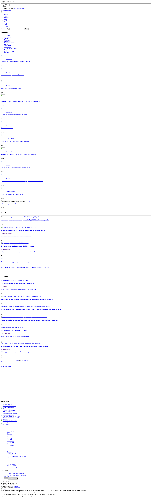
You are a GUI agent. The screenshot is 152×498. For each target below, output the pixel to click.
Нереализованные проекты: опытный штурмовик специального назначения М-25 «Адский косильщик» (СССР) (11, 415)
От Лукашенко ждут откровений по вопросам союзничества (21, 262)
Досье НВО (7, 52)
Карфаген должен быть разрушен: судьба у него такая (15, 167)
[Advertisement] (10, 385)
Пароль (4, 6)
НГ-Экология (10, 445)
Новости (6, 14)
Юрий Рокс (4, 286)
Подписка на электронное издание (16, 475)
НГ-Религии (10, 431)
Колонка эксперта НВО (10, 48)
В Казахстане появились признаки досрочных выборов (16, 236)
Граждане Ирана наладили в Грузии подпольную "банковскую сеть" (19, 289)
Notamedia (17, 487)
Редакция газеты (11, 453)
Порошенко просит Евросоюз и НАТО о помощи (17, 246)
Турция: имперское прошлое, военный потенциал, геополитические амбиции (22, 181)
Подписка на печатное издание (15, 473)
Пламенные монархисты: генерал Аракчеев (12, 194)
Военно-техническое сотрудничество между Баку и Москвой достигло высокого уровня (31, 309)
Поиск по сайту (5, 29)
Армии (6, 44)
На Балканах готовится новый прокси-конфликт (14, 114)
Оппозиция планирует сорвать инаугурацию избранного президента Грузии (27, 299)
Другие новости (6, 366)
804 (25, 361)
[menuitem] (77, 14)
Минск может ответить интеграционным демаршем (15, 336)
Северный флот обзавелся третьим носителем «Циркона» (16, 61)
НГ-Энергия (10, 442)
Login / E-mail (5, 5)
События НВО (8, 37)
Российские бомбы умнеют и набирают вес (12, 75)
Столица (9, 444)
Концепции (7, 40)
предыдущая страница (7, 361)
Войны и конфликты (9, 42)
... (14, 361)
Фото (5, 20)
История (6, 49)
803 (22, 361)
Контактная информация (13, 467)
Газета (5, 16)
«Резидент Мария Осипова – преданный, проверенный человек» (18, 154)
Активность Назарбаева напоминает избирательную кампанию (23, 230)
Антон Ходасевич (5, 264)
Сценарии (9, 439)
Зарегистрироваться (6, 10)
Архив (5, 24)
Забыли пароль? (21, 8)
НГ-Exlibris (10, 435)
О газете (6, 26)
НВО (8, 432)
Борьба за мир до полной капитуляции (11, 88)
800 (16, 361)
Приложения (7, 17)
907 (28, 361)
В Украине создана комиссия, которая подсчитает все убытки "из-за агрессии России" (24, 251)
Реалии (6, 38)
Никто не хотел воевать (7, 128)
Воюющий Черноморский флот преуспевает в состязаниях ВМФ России (20, 101)
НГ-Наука (9, 438)
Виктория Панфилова (6, 233)
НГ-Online (9, 454)
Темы (5, 19)
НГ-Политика (10, 441)
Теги (8, 457)
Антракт (9, 434)
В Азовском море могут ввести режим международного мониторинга (24, 346)
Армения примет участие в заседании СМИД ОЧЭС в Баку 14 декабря (25, 220)
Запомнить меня (8, 8)
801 (18, 361)
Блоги (5, 23)
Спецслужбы (7, 47)
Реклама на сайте (11, 464)
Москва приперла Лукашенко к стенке (14, 330)
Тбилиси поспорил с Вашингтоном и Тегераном (17, 283)
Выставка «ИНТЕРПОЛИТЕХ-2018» (10, 420)
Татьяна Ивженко (5, 249)
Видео (5, 21)
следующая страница (35, 361)
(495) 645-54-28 (10, 484)
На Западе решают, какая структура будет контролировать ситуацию (19, 352)
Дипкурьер (10, 436)
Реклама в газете (11, 465)
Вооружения (7, 45)
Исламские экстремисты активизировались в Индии (15, 141)
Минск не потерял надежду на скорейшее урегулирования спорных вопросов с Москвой (25, 267)
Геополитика (7, 41)
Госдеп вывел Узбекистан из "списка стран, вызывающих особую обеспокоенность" (29, 320)
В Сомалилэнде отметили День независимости (13, 204)
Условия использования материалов (16, 456)
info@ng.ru (15, 486)
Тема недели (7, 35)
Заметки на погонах (9, 51)
